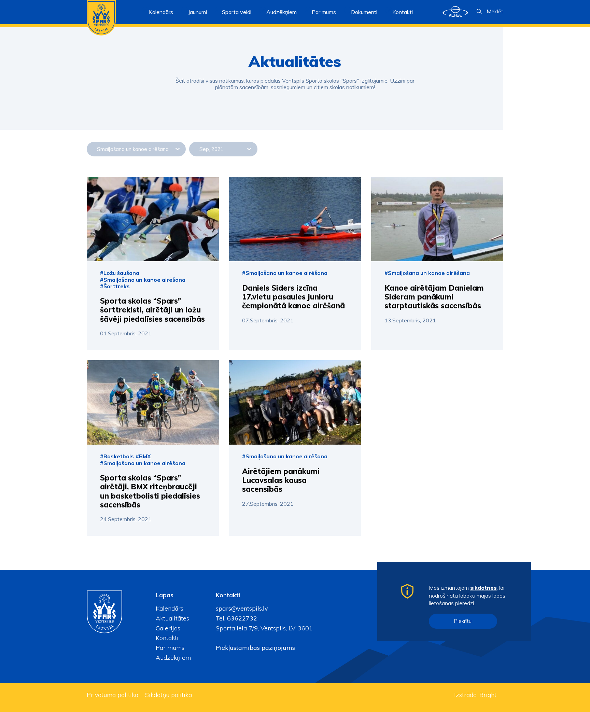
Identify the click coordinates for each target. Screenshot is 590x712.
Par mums (170, 648)
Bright (487, 695)
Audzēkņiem (173, 657)
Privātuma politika (112, 695)
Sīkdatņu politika (168, 695)
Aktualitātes (172, 618)
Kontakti (402, 12)
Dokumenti (364, 12)
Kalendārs (161, 12)
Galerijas (168, 628)
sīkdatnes (483, 587)
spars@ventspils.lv (242, 608)
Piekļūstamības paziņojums (255, 648)
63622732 (241, 618)
